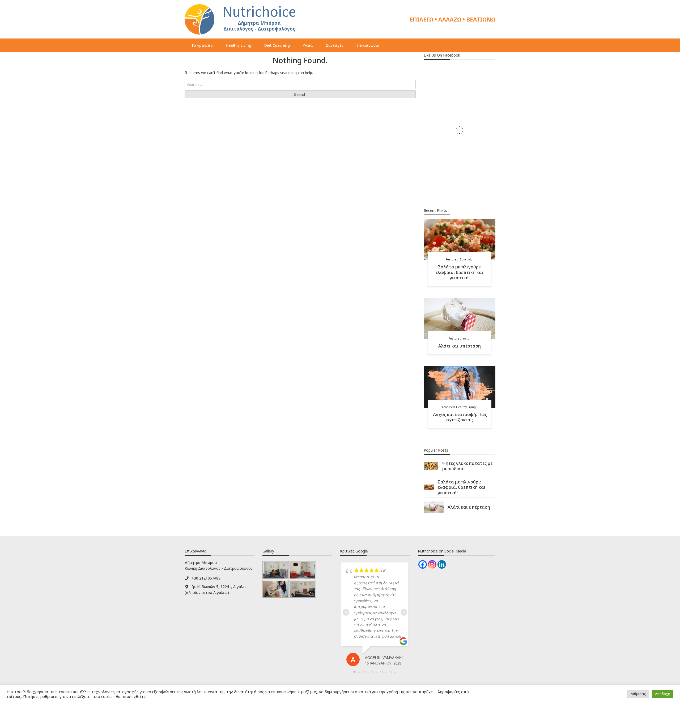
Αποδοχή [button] (662, 693)
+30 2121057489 (206, 578)
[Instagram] (432, 564)
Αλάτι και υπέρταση (459, 346)
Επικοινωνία (368, 45)
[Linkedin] (441, 564)
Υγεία (308, 45)
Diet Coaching (277, 45)
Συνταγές (334, 45)
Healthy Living (238, 45)
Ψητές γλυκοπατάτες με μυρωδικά (467, 465)
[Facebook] (422, 564)
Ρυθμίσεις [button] (638, 693)
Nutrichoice (259, 11)
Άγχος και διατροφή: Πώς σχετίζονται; (459, 417)
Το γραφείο (202, 45)
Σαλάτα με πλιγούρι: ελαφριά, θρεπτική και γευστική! (459, 272)
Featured (452, 259)
